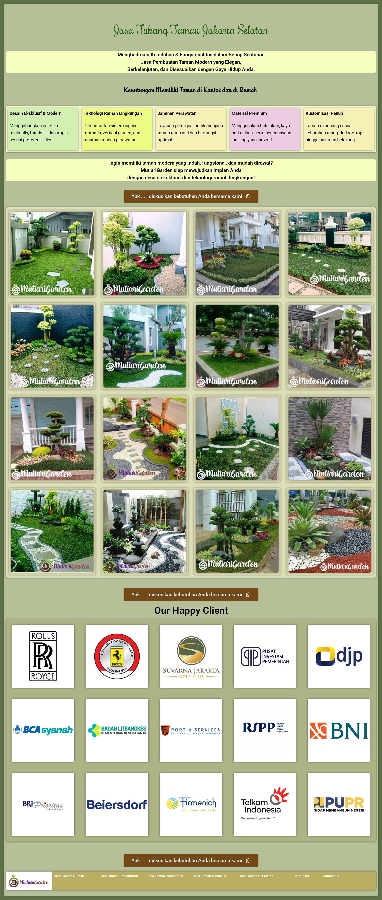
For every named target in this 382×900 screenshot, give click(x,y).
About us (302, 876)
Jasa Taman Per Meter (256, 876)
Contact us (331, 876)
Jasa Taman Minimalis (209, 876)
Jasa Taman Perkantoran (119, 876)
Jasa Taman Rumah (69, 876)
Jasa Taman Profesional (165, 876)
